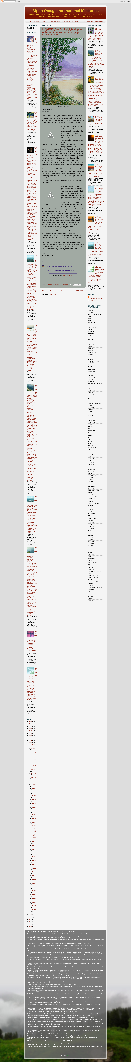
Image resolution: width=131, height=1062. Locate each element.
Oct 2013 (33, 752)
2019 (30, 728)
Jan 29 (34, 792)
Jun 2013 (33, 766)
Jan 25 (34, 807)
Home (29, 21)
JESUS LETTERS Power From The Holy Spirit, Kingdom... (34, 832)
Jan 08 (34, 883)
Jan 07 (34, 887)
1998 (30, 919)
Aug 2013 (33, 759)
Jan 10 (34, 875)
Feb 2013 (33, 781)
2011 (30, 917)
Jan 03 (34, 902)
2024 (30, 724)
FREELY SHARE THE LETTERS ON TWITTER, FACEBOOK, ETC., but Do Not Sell (68, 21)
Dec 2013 (33, 744)
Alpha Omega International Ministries (65, 11)
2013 (30, 742)
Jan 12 (34, 868)
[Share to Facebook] (79, 285)
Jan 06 (34, 890)
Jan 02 (34, 906)
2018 (30, 731)
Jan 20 (34, 822)
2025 (30, 721)
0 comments (64, 284)
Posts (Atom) (52, 294)
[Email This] (74, 285)
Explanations (99, 21)
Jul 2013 (33, 763)
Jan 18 (34, 845)
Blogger (69, 1055)
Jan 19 (34, 841)
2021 (30, 726)
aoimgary (50, 284)
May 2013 (33, 769)
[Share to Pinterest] (80, 285)
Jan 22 (34, 814)
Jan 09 (34, 879)
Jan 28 (34, 796)
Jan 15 (34, 856)
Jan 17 (34, 849)
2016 (30, 735)
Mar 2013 (33, 777)
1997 (30, 921)
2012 (30, 914)
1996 (30, 924)
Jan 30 (34, 788)
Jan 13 (34, 864)
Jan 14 (34, 860)
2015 (30, 738)
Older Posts (79, 290)
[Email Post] (70, 284)
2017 (30, 733)
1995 (30, 926)
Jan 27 (34, 799)
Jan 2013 (33, 784)
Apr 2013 (33, 773)
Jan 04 (34, 898)
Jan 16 (34, 853)
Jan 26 (34, 803)
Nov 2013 (33, 748)
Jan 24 (34, 811)
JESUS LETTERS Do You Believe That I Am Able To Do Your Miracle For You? (96, 121)
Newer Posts (46, 290)
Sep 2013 (33, 756)
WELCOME (36, 21)
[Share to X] (77, 285)
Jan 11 (34, 872)
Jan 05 (34, 894)
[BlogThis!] (75, 285)
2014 (30, 740)
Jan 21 (34, 818)
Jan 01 (34, 909)
